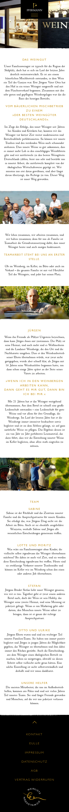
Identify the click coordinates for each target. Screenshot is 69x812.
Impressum (34, 752)
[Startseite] (34, 10)
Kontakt (34, 734)
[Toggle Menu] (34, 15)
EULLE (34, 743)
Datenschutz (34, 761)
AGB (34, 770)
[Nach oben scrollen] (35, 722)
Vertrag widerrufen (34, 779)
